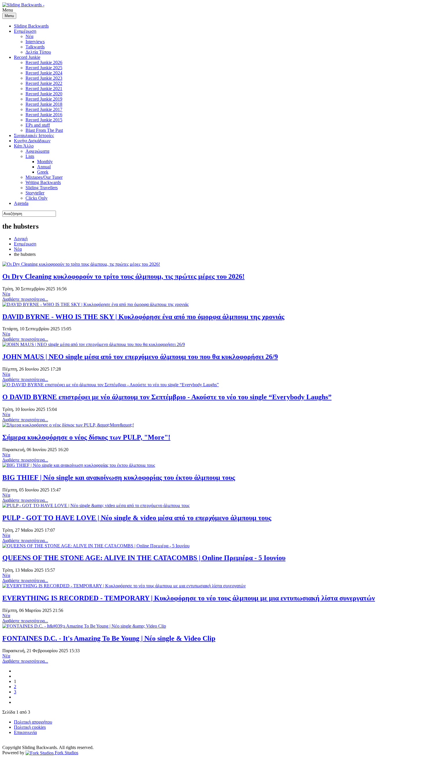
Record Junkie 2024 (44, 72)
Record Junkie (27, 57)
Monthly (45, 161)
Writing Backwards (43, 182)
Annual (44, 166)
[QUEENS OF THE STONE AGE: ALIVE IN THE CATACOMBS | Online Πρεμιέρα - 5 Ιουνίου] (96, 545)
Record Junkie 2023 (44, 78)
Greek (42, 172)
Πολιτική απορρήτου (33, 721)
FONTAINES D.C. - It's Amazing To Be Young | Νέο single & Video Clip (108, 638)
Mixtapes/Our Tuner (44, 177)
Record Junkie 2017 (44, 109)
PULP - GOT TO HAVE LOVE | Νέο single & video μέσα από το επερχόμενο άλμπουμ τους (136, 518)
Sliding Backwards (31, 25)
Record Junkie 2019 (44, 98)
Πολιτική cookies (30, 727)
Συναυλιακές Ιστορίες (34, 135)
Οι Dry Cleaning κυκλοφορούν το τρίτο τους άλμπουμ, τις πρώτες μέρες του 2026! (123, 276)
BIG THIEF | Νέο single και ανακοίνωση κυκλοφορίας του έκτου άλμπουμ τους (118, 477)
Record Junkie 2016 (44, 114)
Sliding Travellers (42, 187)
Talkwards (35, 46)
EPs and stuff (38, 125)
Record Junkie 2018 (44, 104)
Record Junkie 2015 (44, 119)
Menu (9, 16)
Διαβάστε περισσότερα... (25, 299)
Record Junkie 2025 (44, 67)
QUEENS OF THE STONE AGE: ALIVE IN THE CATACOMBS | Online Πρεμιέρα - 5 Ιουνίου (143, 558)
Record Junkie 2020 (44, 93)
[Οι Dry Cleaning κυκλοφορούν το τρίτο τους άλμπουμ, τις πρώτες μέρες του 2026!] (81, 264)
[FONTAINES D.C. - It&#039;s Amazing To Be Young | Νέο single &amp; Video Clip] (84, 626)
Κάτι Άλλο (24, 145)
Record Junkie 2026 (44, 62)
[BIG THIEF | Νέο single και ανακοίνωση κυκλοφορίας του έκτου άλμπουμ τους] (78, 465)
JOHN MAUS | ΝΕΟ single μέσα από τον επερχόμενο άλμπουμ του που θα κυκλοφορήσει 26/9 (140, 356)
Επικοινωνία (25, 732)
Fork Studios (66, 752)
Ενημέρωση (25, 31)
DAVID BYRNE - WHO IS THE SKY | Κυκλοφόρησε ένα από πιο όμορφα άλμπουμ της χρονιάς (143, 316)
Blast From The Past (44, 130)
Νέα (29, 36)
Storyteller (35, 192)
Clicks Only (37, 198)
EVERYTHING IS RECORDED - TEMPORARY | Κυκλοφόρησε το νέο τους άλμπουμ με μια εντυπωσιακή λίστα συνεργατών (188, 598)
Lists (30, 156)
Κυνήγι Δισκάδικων (32, 140)
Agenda (21, 203)
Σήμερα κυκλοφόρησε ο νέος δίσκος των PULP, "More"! (86, 437)
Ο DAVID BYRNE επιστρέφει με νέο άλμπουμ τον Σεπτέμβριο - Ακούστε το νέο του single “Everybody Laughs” (167, 397)
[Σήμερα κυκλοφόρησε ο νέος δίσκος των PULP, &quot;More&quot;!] (68, 424)
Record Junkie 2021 (44, 88)
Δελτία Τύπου (38, 52)
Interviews (35, 41)
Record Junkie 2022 (44, 83)
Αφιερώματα (37, 151)
